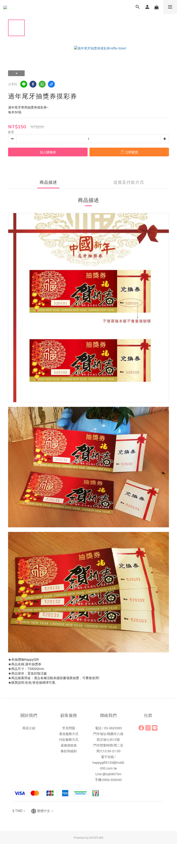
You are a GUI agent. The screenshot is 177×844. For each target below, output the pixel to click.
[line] (23, 84)
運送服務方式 (68, 733)
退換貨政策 (69, 745)
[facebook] (33, 84)
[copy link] (51, 84)
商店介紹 (28, 728)
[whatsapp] (42, 84)
